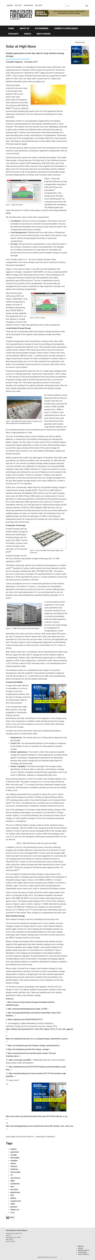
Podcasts (13, 34)
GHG (12, 1195)
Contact (80, 1248)
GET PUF (18, 5)
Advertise (28, 5)
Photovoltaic (15, 1172)
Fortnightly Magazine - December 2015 (22, 62)
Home (11, 28)
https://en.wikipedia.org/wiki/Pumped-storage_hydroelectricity (34, 1045)
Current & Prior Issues (66, 28)
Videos (27, 34)
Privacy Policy (82, 1252)
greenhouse (15, 1192)
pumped (13, 1207)
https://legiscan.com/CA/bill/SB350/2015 (25, 1019)
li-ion (12, 1212)
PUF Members (41, 28)
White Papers (43, 34)
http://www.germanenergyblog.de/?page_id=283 (28, 1009)
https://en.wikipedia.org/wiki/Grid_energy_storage (29, 1049)
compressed (15, 1201)
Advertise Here (80, 42)
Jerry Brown (15, 1178)
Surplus (13, 1149)
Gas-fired (14, 1189)
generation (14, 1152)
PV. (11, 1175)
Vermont (13, 1166)
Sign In (10, 5)
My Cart (38, 5)
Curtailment (15, 1184)
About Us (24, 28)
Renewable (14, 1158)
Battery (13, 1198)
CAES (12, 1204)
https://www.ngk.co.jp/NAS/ (21, 1060)
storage (13, 1155)
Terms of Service (83, 1254)
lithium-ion (14, 1210)
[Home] (18, 15)
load (12, 1186)
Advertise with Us (83, 1250)
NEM (12, 1181)
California (14, 1169)
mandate (13, 1161)
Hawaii (13, 1163)
